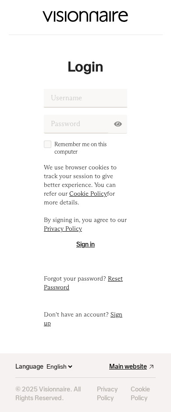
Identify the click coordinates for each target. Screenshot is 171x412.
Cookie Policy (140, 394)
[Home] (85, 17)
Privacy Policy (107, 394)
